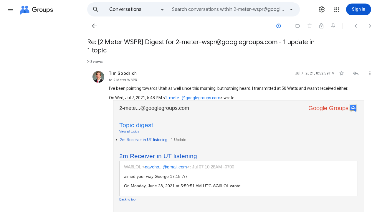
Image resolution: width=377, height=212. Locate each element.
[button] (11, 9)
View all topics (129, 131)
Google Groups (328, 108)
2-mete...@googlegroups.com (192, 97)
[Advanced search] (291, 9)
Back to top (127, 199)
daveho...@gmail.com (166, 166)
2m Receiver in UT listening (143, 140)
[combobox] (228, 9)
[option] (137, 9)
